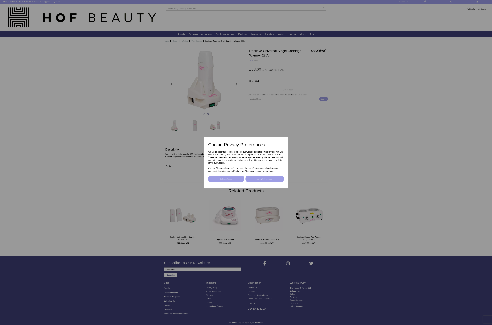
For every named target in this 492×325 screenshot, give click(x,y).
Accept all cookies (264, 179)
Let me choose (226, 179)
